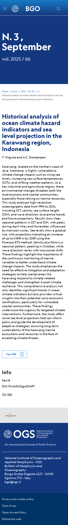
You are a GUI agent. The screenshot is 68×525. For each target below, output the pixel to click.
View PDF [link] (11, 354)
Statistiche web (11, 519)
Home (5, 91)
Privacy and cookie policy (18, 499)
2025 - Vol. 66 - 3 (29, 91)
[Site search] (58, 8)
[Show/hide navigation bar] (5, 8)
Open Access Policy (14, 512)
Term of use (9, 505)
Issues (15, 91)
